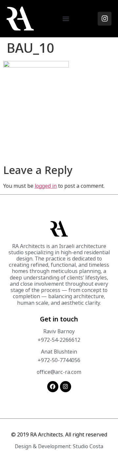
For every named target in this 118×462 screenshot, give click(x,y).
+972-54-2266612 (59, 339)
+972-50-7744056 (59, 360)
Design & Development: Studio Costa (59, 446)
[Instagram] (104, 19)
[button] (65, 18)
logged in (46, 185)
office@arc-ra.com (59, 371)
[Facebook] (52, 386)
